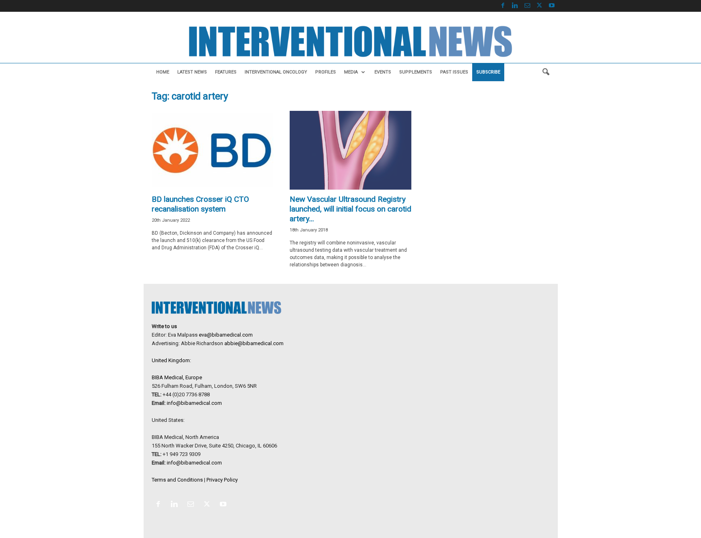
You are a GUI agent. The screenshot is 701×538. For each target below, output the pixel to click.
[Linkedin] (515, 6)
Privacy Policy (222, 480)
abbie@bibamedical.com (254, 343)
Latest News (192, 72)
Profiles (325, 72)
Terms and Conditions (177, 480)
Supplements (415, 72)
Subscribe (488, 72)
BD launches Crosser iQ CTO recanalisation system (200, 204)
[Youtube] (552, 6)
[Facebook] (503, 6)
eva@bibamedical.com (226, 335)
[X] (539, 6)
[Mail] (527, 6)
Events (382, 72)
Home (162, 72)
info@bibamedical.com (194, 403)
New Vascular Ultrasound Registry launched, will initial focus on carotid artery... (350, 208)
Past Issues (454, 72)
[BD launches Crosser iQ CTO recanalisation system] (212, 150)
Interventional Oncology (276, 72)
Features (226, 72)
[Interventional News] (350, 41)
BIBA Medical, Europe (177, 377)
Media (351, 72)
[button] (546, 72)
